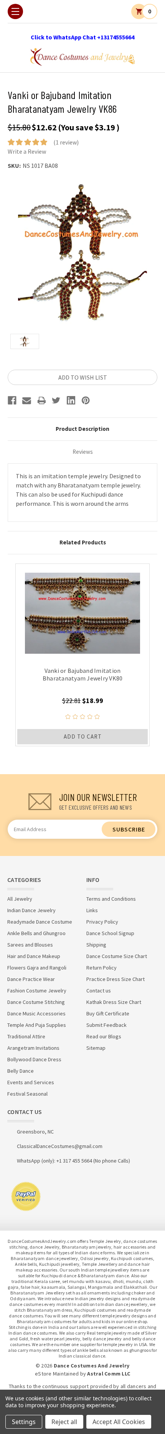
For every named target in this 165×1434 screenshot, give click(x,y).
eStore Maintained (57, 1373)
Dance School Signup (110, 933)
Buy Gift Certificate (107, 1013)
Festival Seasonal (27, 1093)
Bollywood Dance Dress (34, 1059)
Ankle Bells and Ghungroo (36, 933)
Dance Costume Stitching (36, 1002)
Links (92, 910)
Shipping (96, 944)
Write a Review (27, 151)
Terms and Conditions (111, 898)
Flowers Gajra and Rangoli (36, 967)
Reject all (64, 1422)
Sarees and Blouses (30, 944)
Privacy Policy (102, 921)
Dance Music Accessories (36, 1013)
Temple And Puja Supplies (36, 1025)
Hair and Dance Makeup (33, 956)
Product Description (82, 428)
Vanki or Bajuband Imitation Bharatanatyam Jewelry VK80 (83, 674)
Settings (24, 1422)
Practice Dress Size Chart (115, 979)
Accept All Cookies (118, 1422)
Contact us (98, 990)
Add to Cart (83, 736)
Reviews (83, 451)
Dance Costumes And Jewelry (92, 1365)
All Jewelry (19, 898)
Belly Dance (20, 1070)
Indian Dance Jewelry (31, 910)
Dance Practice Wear (31, 979)
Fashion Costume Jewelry (36, 990)
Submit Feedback (106, 1025)
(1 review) (66, 142)
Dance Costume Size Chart (116, 956)
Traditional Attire (26, 1036)
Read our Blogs (103, 1036)
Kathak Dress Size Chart (113, 1002)
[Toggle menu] (15, 11)
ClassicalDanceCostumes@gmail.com (59, 1146)
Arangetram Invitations (33, 1047)
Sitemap (96, 1047)
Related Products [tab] (82, 542)
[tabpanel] (82, 655)
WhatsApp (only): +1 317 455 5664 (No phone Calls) (73, 1160)
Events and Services (30, 1082)
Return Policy (101, 967)
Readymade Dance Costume (39, 921)
